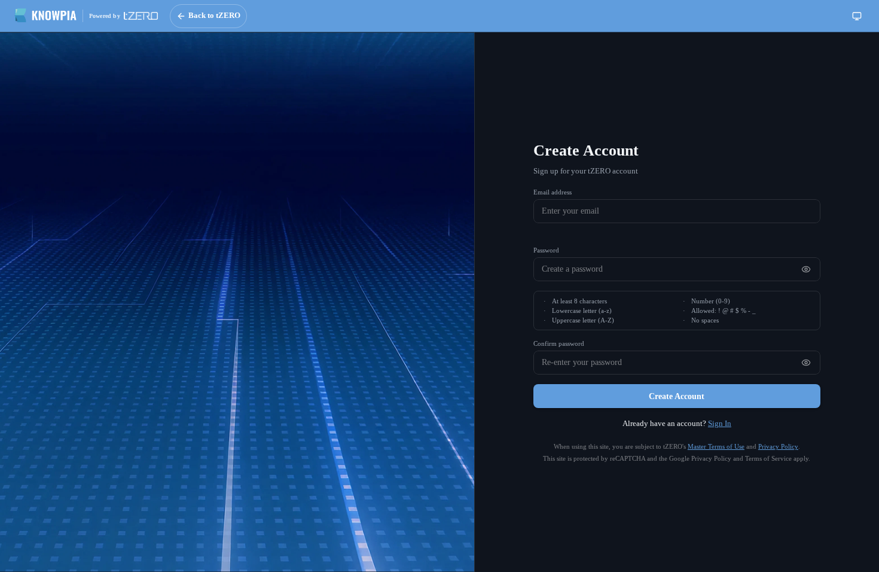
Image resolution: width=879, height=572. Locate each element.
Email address (552, 192)
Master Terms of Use (716, 446)
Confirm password (558, 343)
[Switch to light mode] (857, 16)
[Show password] (806, 269)
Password (546, 250)
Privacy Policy (778, 446)
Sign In (719, 423)
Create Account (676, 396)
